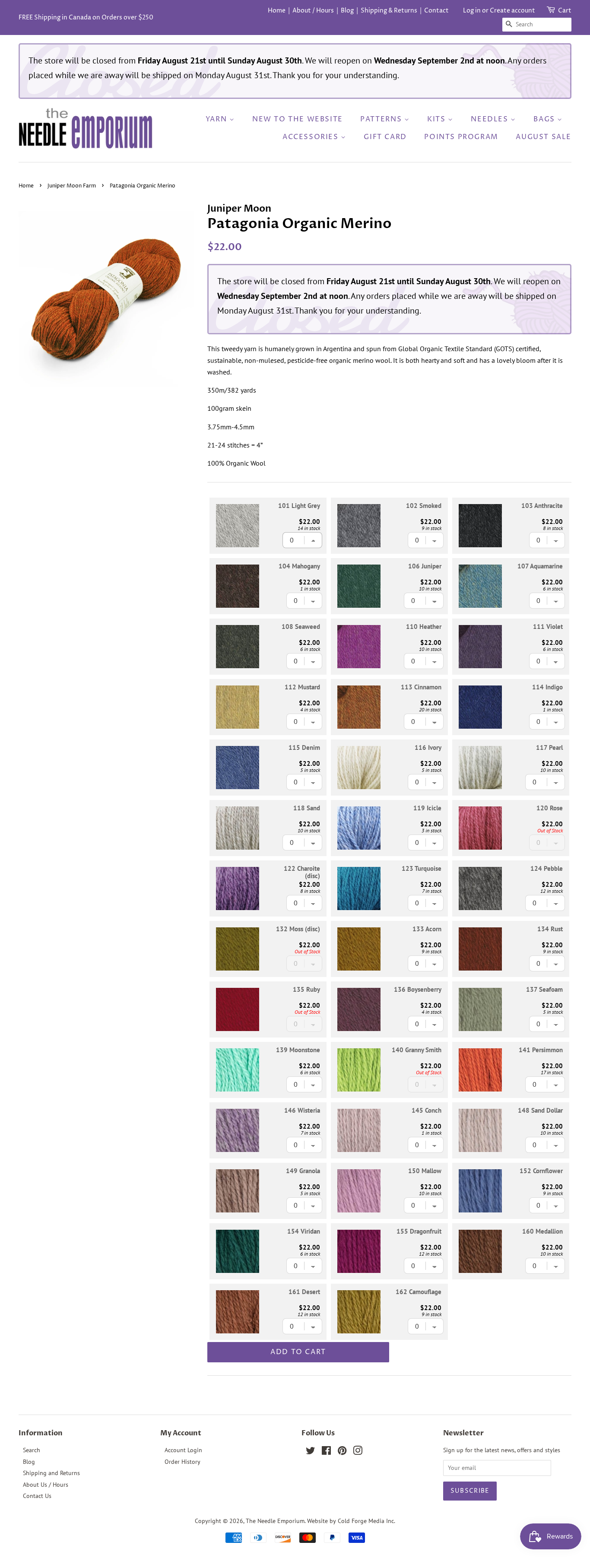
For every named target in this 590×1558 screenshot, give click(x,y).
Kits (437, 119)
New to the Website (297, 119)
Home (276, 10)
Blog (347, 10)
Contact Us (37, 1496)
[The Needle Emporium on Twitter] (310, 1452)
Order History (182, 1462)
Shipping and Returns (51, 1473)
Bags (545, 119)
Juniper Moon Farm (72, 186)
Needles (491, 119)
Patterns (382, 119)
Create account (512, 10)
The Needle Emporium (275, 1521)
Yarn (217, 119)
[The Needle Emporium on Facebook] (326, 1452)
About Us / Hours (45, 1484)
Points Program (461, 137)
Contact (436, 10)
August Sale (543, 137)
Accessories (311, 137)
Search (31, 1450)
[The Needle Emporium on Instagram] (357, 1452)
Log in (472, 10)
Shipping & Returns (389, 10)
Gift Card (385, 137)
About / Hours (313, 10)
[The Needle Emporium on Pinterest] (342, 1452)
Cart (564, 10)
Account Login (183, 1450)
